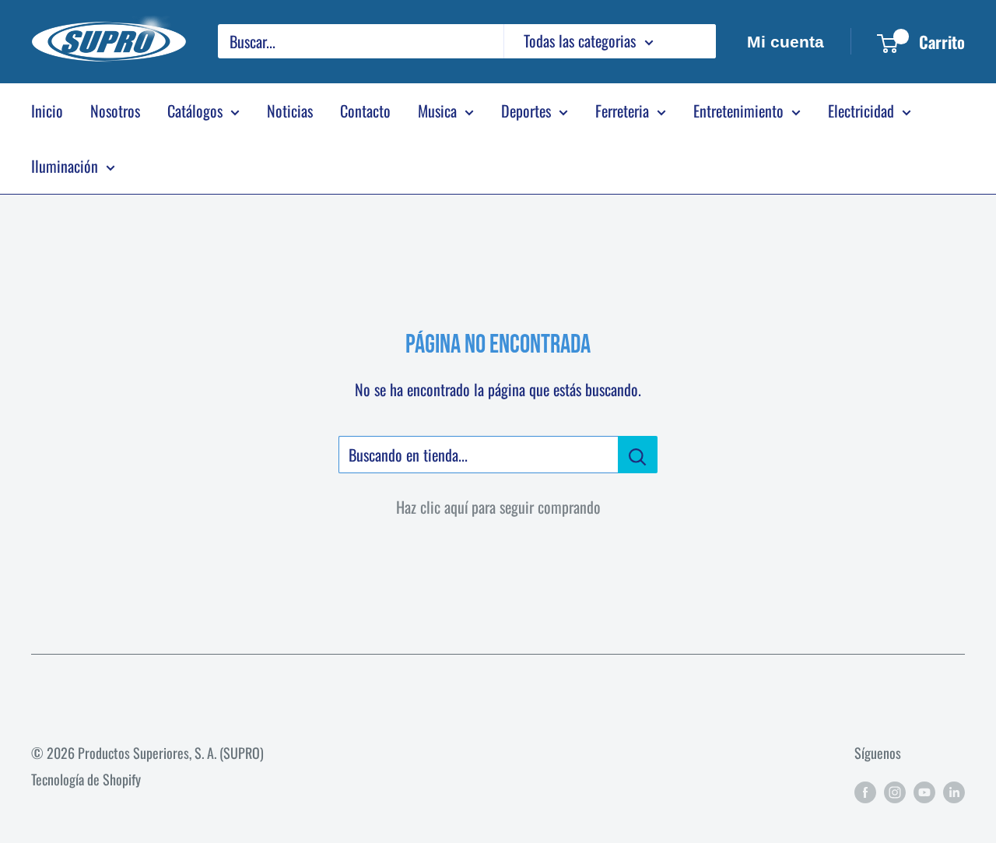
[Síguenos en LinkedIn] (954, 791)
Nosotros (115, 110)
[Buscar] (696, 41)
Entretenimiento (738, 110)
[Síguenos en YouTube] (924, 791)
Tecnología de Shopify (86, 779)
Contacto (365, 110)
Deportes (526, 110)
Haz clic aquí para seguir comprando (498, 506)
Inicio (47, 110)
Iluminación (64, 165)
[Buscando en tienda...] (638, 454)
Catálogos (195, 110)
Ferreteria (622, 110)
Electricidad (861, 110)
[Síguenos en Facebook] (865, 791)
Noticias (290, 110)
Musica (437, 110)
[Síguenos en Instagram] (895, 791)
